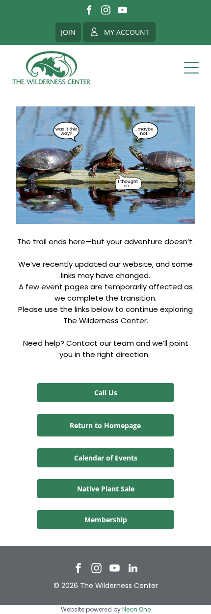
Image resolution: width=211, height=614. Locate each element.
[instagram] (106, 11)
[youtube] (122, 11)
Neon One (136, 609)
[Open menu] (191, 67)
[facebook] (89, 11)
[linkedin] (133, 570)
